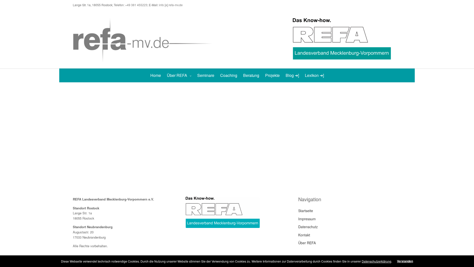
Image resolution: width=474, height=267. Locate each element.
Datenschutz (308, 226)
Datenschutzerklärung (376, 261)
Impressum (307, 218)
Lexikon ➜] (314, 75)
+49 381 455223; (137, 5)
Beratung (251, 75)
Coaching (228, 75)
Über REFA (177, 75)
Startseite (305, 210)
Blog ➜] (292, 75)
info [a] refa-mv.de (171, 5)
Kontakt (304, 234)
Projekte (272, 75)
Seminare (205, 75)
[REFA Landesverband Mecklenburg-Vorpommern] (145, 39)
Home (155, 75)
